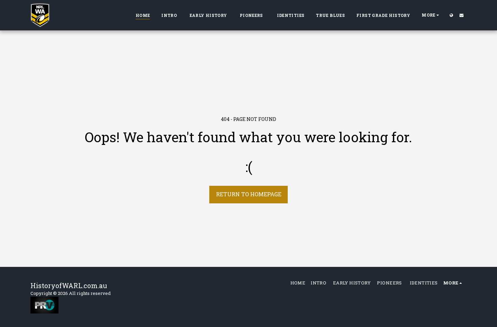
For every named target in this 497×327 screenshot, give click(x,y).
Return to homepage (248, 194)
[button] (461, 15)
